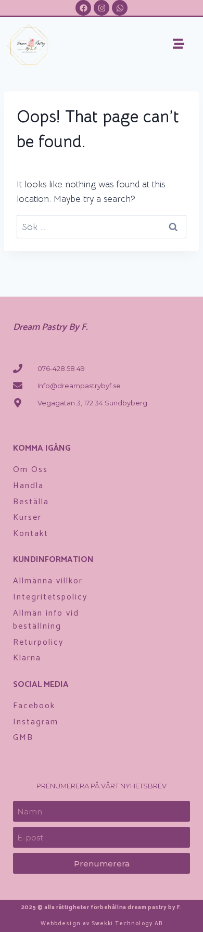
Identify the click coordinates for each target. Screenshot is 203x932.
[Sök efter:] (101, 227)
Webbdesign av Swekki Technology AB (101, 923)
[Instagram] (101, 8)
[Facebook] (83, 8)
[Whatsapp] (120, 8)
